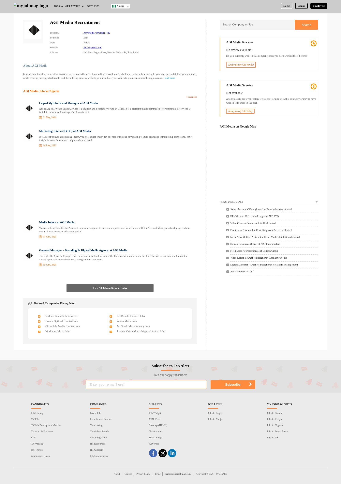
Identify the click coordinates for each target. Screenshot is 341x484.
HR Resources (97, 443)
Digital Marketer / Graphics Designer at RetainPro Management (264, 264)
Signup (301, 5)
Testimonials (156, 431)
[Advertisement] (110, 184)
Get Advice (72, 6)
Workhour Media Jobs (57, 331)
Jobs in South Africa (277, 431)
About (117, 474)
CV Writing (37, 443)
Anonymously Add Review (241, 64)
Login (286, 5)
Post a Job (95, 413)
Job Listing (37, 413)
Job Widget (155, 413)
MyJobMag (221, 474)
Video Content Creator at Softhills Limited (253, 223)
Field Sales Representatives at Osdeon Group (254, 250)
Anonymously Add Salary (240, 111)
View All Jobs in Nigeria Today (110, 287)
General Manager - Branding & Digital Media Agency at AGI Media (83, 250)
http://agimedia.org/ (92, 47)
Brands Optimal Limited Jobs (61, 321)
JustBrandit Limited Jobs (131, 316)
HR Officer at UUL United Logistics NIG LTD (254, 216)
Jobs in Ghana (274, 413)
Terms (157, 474)
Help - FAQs (155, 437)
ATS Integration (98, 437)
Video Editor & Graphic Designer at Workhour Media (258, 257)
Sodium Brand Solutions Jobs (61, 316)
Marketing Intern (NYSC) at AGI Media (65, 131)
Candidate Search (99, 431)
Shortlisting (96, 425)
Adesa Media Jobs (127, 321)
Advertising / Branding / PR (96, 32)
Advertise (154, 443)
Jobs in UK (272, 437)
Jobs (57, 6)
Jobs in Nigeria (275, 425)
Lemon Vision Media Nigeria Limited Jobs (141, 331)
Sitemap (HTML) (158, 425)
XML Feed (154, 419)
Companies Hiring (41, 455)
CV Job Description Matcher (46, 425)
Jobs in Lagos (215, 413)
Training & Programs (42, 431)
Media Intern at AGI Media (57, 222)
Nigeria (120, 6)
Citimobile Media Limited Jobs (62, 326)
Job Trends (37, 449)
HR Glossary (96, 449)
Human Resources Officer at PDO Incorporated (255, 243)
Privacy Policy (143, 474)
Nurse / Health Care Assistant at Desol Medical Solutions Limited (265, 236)
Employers (319, 5)
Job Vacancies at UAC (242, 271)
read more (170, 77)
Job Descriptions (99, 455)
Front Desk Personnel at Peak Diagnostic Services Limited (261, 230)
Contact (128, 474)
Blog (33, 437)
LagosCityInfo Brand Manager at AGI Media (68, 103)
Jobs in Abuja (215, 419)
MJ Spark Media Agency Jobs (133, 326)
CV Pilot (35, 419)
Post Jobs (93, 6)
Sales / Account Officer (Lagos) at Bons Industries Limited (261, 209)
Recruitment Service (101, 419)
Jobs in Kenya (274, 419)
